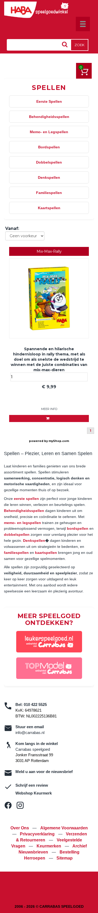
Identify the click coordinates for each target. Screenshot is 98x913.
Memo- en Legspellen (49, 132)
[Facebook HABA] (8, 805)
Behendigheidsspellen (49, 117)
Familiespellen (49, 193)
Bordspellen (49, 147)
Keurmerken (49, 846)
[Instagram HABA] (20, 805)
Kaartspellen (49, 208)
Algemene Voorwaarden (64, 828)
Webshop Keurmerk (33, 793)
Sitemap (64, 858)
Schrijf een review (31, 785)
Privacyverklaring (38, 834)
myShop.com (59, 441)
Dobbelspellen (49, 162)
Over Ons (20, 828)
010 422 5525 (35, 704)
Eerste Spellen (49, 101)
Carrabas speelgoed (32, 749)
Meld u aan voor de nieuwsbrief (44, 771)
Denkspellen (49, 177)
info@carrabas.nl (29, 732)
